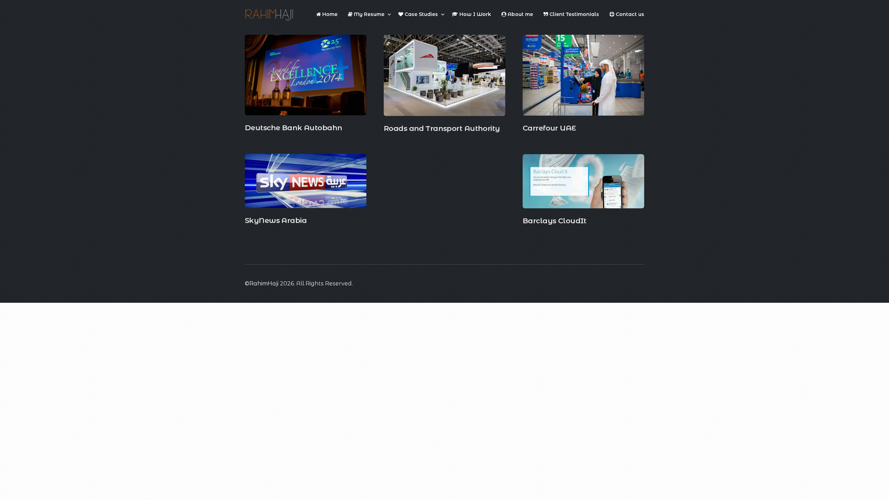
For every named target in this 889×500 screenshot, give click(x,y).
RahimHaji (264, 283)
